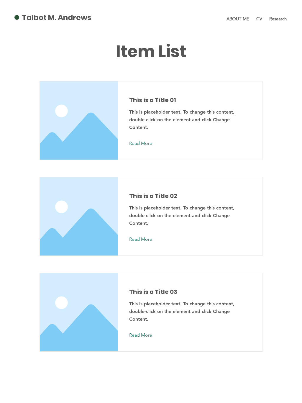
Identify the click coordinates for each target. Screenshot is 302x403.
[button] (145, 143)
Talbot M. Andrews (56, 17)
